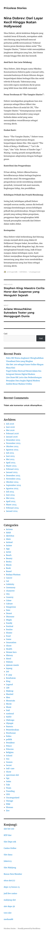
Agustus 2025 (12, 449)
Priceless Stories (15, 8)
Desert (9, 613)
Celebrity (10, 584)
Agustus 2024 (12, 488)
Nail (8, 710)
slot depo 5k (9, 906)
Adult (8, 532)
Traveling (10, 791)
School (9, 755)
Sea (7, 759)
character (10, 591)
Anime (9, 545)
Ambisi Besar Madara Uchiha (19, 384)
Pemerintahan (12, 730)
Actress (9, 529)
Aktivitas (10, 536)
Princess (10, 749)
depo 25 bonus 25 (12, 887)
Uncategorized (34, 272)
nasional (10, 713)
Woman (9, 807)
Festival (9, 626)
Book (8, 568)
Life (7, 688)
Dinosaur (10, 616)
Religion (10, 752)
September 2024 (13, 485)
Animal (9, 542)
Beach (9, 555)
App (8, 549)
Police (8, 736)
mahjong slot (10, 900)
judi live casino (10, 893)
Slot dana (8, 854)
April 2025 (10, 462)
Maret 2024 (11, 504)
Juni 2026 (10, 427)
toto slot (8, 913)
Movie (9, 704)
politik (9, 739)
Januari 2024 (12, 511)
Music (8, 707)
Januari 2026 (12, 437)
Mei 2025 (10, 459)
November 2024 (13, 479)
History (9, 655)
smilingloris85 (12, 272)
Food (8, 636)
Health (9, 649)
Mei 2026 (10, 430)
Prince (9, 746)
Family (9, 623)
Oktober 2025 (12, 446)
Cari (5, 333)
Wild (8, 804)
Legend (9, 684)
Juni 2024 (10, 495)
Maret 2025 (11, 466)
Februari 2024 (12, 508)
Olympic (9, 723)
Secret (9, 765)
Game (8, 639)
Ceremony (10, 587)
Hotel (8, 658)
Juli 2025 (10, 453)
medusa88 (8, 919)
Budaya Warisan (13, 574)
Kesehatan (11, 678)
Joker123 (8, 861)
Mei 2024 (10, 498)
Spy (7, 778)
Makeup (9, 691)
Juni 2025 (10, 456)
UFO (8, 794)
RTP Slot (8, 835)
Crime (8, 600)
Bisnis (9, 565)
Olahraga (10, 720)
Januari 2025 (12, 472)
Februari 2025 (12, 469)
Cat (7, 581)
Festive (9, 629)
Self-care (10, 768)
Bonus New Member (13, 874)
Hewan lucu (11, 652)
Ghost (9, 646)
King (8, 681)
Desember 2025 (13, 440)
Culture (9, 603)
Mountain (10, 700)
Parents (9, 726)
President (10, 742)
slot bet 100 (9, 829)
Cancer (9, 578)
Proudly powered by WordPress (29, 929)
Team (8, 788)
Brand (9, 571)
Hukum (9, 662)
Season (9, 762)
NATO (8, 717)
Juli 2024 (10, 492)
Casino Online (10, 848)
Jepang (9, 668)
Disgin (9, 620)
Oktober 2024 (12, 482)
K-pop (9, 675)
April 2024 (10, 501)
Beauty (9, 558)
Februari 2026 (12, 433)
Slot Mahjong (10, 867)
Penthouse (11, 733)
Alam (8, 539)
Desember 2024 (13, 475)
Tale (8, 785)
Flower (9, 633)
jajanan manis (12, 665)
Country (9, 597)
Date (8, 610)
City (8, 594)
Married (9, 694)
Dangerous (11, 607)
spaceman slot (12, 775)
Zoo (7, 810)
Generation (11, 642)
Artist (8, 552)
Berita (9, 561)
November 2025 (13, 443)
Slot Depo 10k (10, 842)
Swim (8, 781)
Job (7, 671)
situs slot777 (9, 880)
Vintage (9, 801)
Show (8, 772)
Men (8, 697)
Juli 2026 (10, 424)
